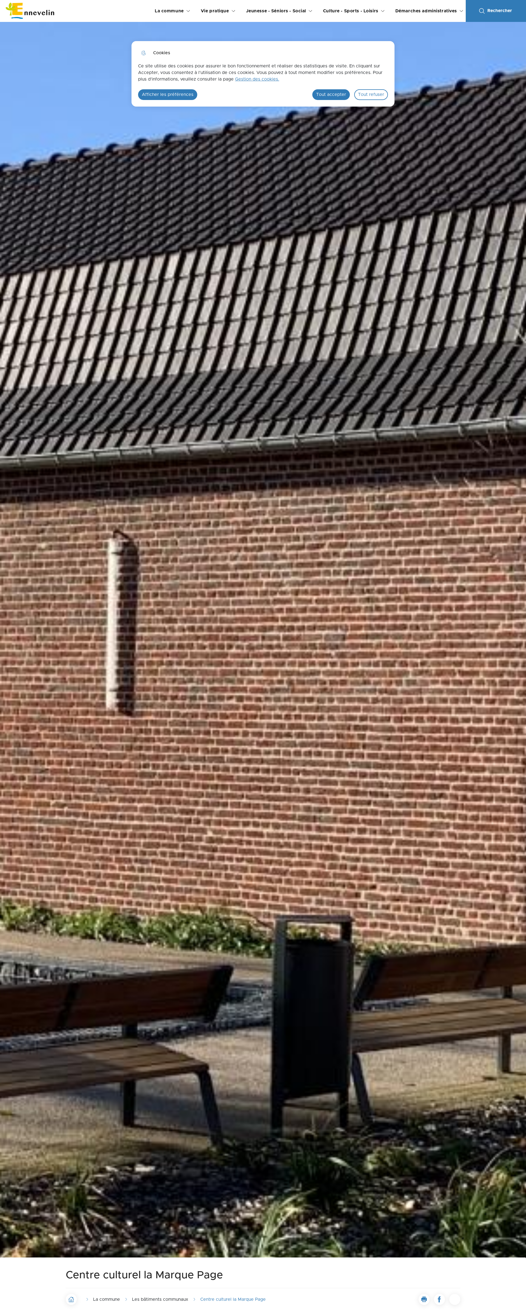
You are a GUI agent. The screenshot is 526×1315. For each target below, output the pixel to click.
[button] (424, 1299)
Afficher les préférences (167, 94)
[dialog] (263, 74)
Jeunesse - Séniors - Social (276, 11)
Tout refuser (371, 94)
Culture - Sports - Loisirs (350, 11)
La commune (169, 11)
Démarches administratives (426, 11)
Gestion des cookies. (257, 79)
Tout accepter (331, 94)
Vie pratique (215, 11)
